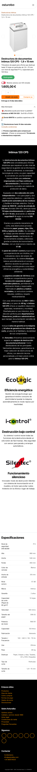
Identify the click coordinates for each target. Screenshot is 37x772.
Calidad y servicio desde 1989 (12, 715)
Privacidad (5, 722)
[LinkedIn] (4, 741)
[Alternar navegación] (33, 5)
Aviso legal (5, 717)
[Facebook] (15, 735)
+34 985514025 (10, 760)
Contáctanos (8, 755)
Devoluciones (6, 702)
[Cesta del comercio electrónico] (28, 5)
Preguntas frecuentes (9, 724)
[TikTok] (21, 735)
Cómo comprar (6, 696)
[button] (3, 36)
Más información (6, 107)
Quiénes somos (6, 712)
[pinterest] (26, 735)
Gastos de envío (7, 700)
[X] (32, 735)
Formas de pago (7, 698)
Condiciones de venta (9, 719)
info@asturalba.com (11, 757)
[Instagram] (9, 735)
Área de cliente (6, 693)
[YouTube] (4, 735)
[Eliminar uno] (3, 92)
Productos (5, 691)
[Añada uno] (12, 92)
